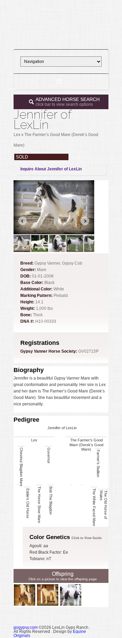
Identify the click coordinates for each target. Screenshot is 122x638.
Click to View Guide (87, 538)
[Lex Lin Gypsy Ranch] (61, 39)
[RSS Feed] (59, 81)
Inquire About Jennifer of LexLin (51, 169)
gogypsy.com (26, 627)
